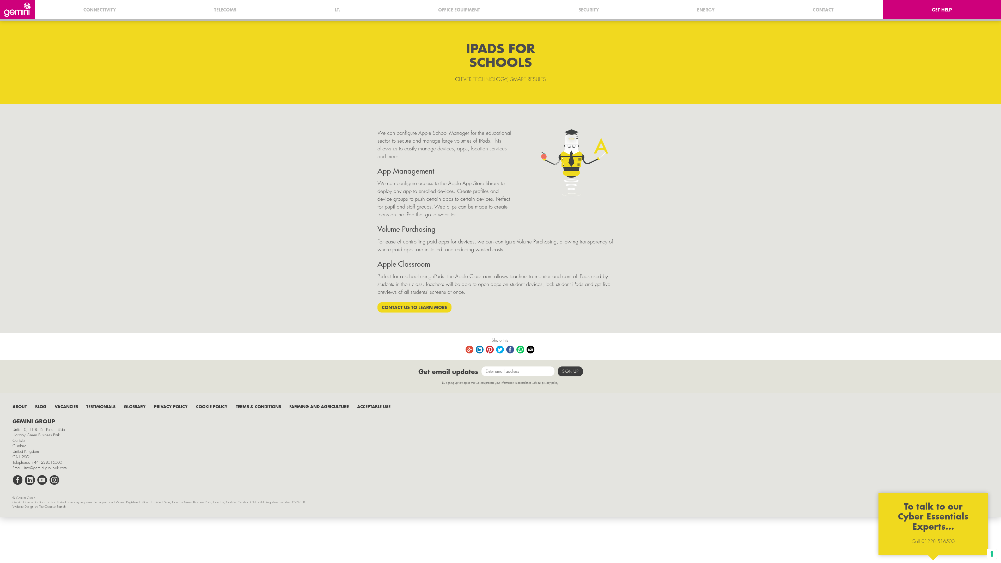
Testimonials (100, 406)
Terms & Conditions (258, 406)
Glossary (135, 406)
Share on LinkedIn (480, 350)
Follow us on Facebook (18, 480)
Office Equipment (459, 10)
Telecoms (225, 10)
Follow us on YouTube (42, 480)
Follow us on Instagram (54, 480)
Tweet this (500, 350)
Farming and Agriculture (319, 406)
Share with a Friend (531, 350)
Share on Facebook (510, 350)
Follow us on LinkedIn (30, 480)
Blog (40, 406)
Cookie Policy (212, 406)
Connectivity (99, 10)
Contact (823, 10)
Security (588, 10)
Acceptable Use (373, 406)
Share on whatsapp (520, 350)
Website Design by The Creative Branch (39, 506)
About (20, 406)
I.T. (337, 10)
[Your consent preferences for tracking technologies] (992, 554)
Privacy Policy (171, 406)
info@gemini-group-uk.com (45, 467)
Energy (706, 10)
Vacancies (66, 406)
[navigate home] (17, 9)
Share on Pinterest (490, 350)
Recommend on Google (470, 350)
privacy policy (550, 382)
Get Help (942, 10)
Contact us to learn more (414, 307)
